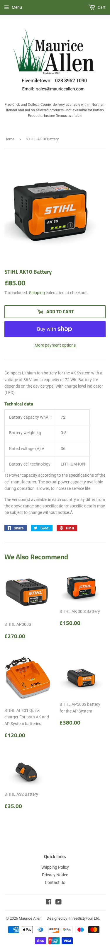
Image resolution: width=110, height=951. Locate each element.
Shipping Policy (55, 867)
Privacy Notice (55, 874)
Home (9, 139)
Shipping (37, 292)
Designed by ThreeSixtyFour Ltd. (73, 918)
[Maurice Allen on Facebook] (48, 902)
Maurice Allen (30, 918)
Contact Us (55, 882)
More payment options (55, 345)
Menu (17, 7)
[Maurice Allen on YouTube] (58, 902)
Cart (101, 7)
